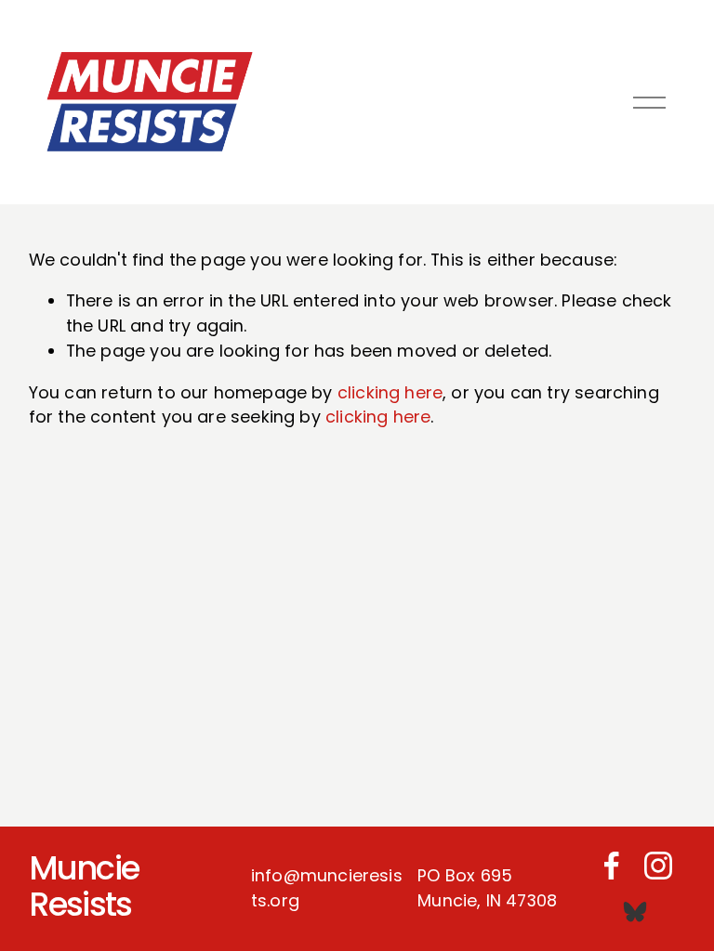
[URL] (635, 912)
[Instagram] (658, 865)
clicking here (390, 392)
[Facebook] (612, 865)
